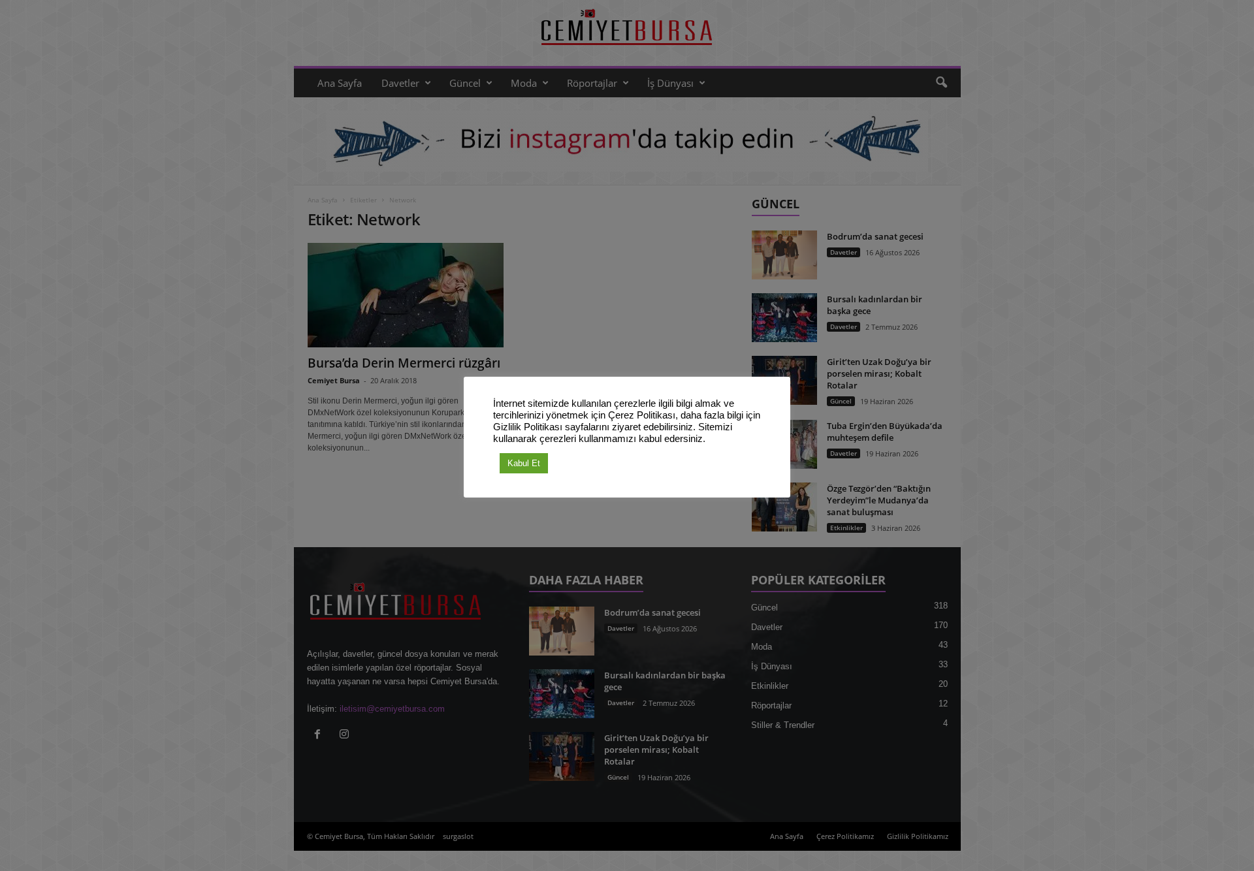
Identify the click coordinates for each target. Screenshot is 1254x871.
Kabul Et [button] (523, 463)
